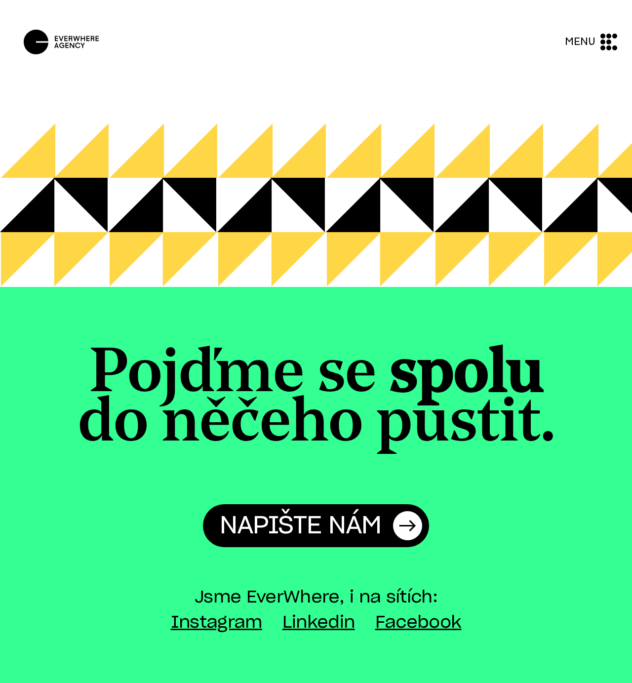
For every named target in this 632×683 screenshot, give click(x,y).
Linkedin (318, 622)
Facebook (418, 622)
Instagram (216, 622)
